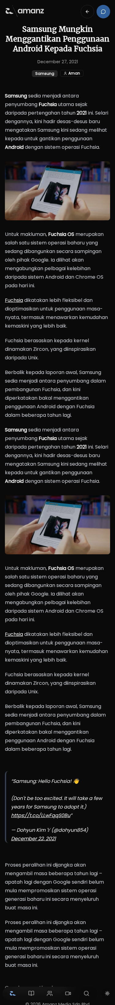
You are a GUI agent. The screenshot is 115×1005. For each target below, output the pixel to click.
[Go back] (87, 11)
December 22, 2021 (33, 838)
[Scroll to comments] (103, 11)
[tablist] (49, 993)
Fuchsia (14, 300)
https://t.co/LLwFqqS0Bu (40, 815)
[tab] (13, 993)
